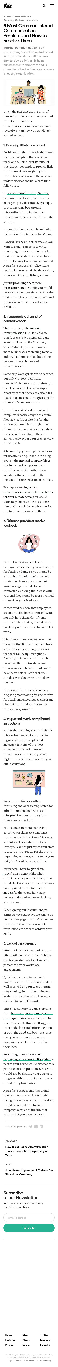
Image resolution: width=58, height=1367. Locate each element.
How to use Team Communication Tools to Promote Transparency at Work (26, 1151)
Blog (25, 1335)
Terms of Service (30, 1360)
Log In (26, 1345)
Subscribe (29, 1228)
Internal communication (20, 47)
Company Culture (13, 20)
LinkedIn (45, 1345)
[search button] (44, 5)
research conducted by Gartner (27, 193)
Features (10, 1340)
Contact (18, 1360)
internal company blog (34, 461)
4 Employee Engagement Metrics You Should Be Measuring (29, 1172)
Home (8, 1335)
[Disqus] (29, 1282)
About (26, 1340)
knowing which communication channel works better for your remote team (28, 492)
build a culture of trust (28, 576)
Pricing (9, 1345)
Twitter (44, 1335)
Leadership (32, 20)
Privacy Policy (45, 1360)
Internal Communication (17, 16)
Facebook (45, 1340)
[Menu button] (52, 5)
